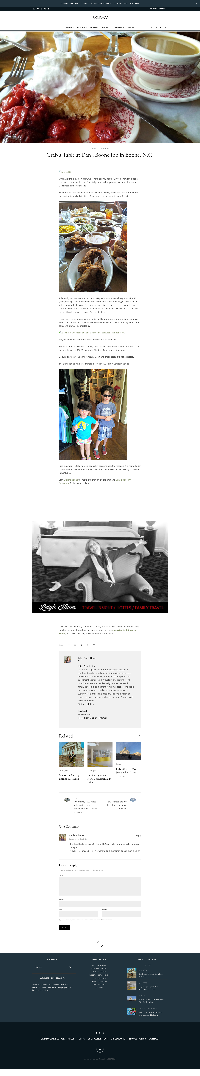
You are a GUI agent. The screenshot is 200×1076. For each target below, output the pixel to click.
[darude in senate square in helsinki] (71, 754)
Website (104, 910)
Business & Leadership (99, 27)
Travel (119, 764)
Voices (131, 27)
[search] (70, 967)
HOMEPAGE (70, 27)
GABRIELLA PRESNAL (99, 981)
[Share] (69, 645)
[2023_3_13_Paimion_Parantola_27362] (100, 754)
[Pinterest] (41, 9)
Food (93, 148)
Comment (62, 875)
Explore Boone (71, 479)
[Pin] (81, 645)
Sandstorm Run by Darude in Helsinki (69, 777)
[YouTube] (38, 9)
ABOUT (161, 9)
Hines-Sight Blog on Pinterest (92, 717)
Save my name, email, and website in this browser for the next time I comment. (87, 920)
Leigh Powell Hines (86, 657)
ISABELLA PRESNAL (99, 978)
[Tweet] (75, 645)
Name (61, 899)
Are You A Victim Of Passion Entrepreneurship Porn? (150, 1013)
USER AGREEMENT (98, 1039)
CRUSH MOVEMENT (99, 969)
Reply (138, 835)
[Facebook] (48, 9)
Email (61, 910)
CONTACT (153, 9)
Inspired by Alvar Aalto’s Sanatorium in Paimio (99, 779)
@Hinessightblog (86, 704)
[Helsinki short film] (128, 751)
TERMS (81, 1039)
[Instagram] (45, 9)
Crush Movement (148, 1008)
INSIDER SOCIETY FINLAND (99, 975)
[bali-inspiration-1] (131, 1011)
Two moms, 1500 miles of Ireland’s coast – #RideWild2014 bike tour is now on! (85, 805)
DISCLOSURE (118, 1039)
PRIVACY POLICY (137, 1039)
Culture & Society (118, 27)
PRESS (70, 1039)
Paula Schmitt (76, 835)
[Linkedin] (34, 9)
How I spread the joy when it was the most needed (116, 804)
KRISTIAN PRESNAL (99, 985)
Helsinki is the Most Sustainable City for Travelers (127, 772)
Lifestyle (81, 27)
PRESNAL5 (99, 988)
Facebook (82, 711)
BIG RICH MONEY (99, 965)
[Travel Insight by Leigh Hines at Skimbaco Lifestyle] (100, 567)
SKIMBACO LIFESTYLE (99, 972)
